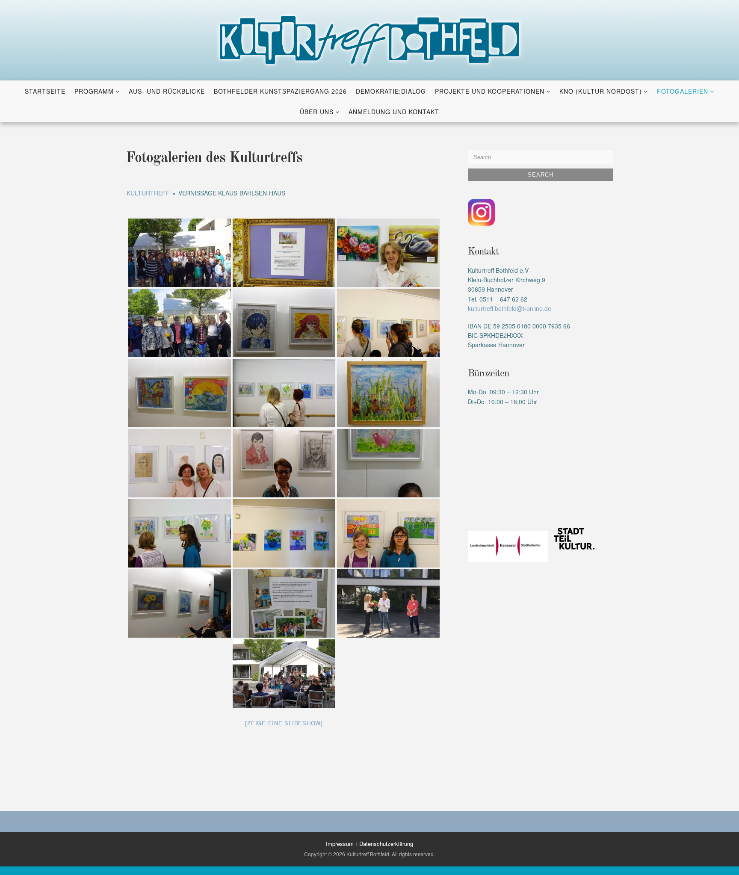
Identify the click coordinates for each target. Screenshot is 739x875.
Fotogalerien (682, 91)
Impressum (340, 844)
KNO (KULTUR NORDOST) (600, 91)
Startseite (45, 91)
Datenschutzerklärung (386, 844)
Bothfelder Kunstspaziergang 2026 (280, 91)
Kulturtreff (148, 193)
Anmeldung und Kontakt (394, 111)
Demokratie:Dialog (391, 91)
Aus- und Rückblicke (167, 91)
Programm (94, 91)
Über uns (317, 111)
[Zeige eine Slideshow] (284, 723)
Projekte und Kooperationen (489, 91)
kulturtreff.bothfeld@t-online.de (509, 308)
